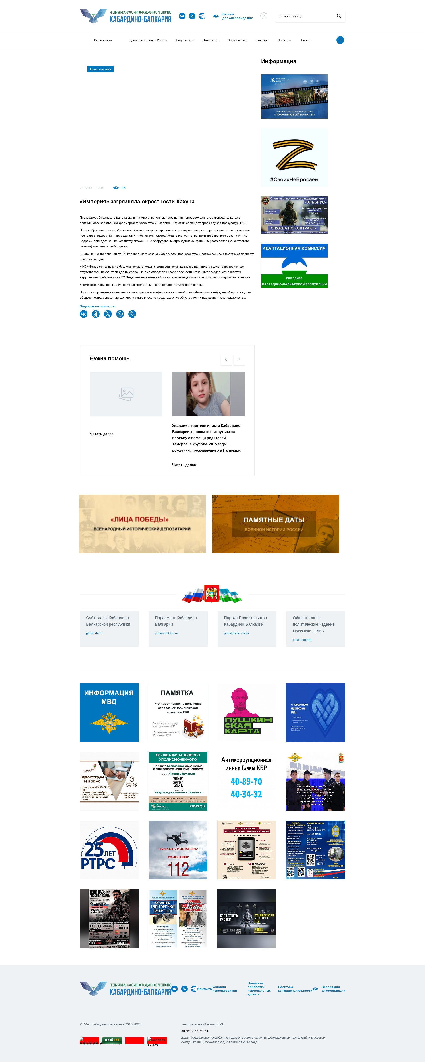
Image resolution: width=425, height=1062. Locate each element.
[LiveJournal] (132, 317)
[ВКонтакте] (84, 317)
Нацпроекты (185, 40)
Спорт (305, 40)
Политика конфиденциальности (295, 988)
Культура (262, 40)
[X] (108, 317)
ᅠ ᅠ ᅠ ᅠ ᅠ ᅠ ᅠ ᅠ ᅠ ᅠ (243, 989)
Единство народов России (148, 40)
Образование (237, 40)
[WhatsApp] (120, 317)
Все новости (103, 40)
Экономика (210, 40)
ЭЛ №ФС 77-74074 (194, 1031)
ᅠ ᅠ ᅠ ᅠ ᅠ (238, 989)
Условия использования (224, 988)
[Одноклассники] (96, 317)
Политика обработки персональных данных (259, 988)
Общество (284, 40)
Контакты (205, 989)
